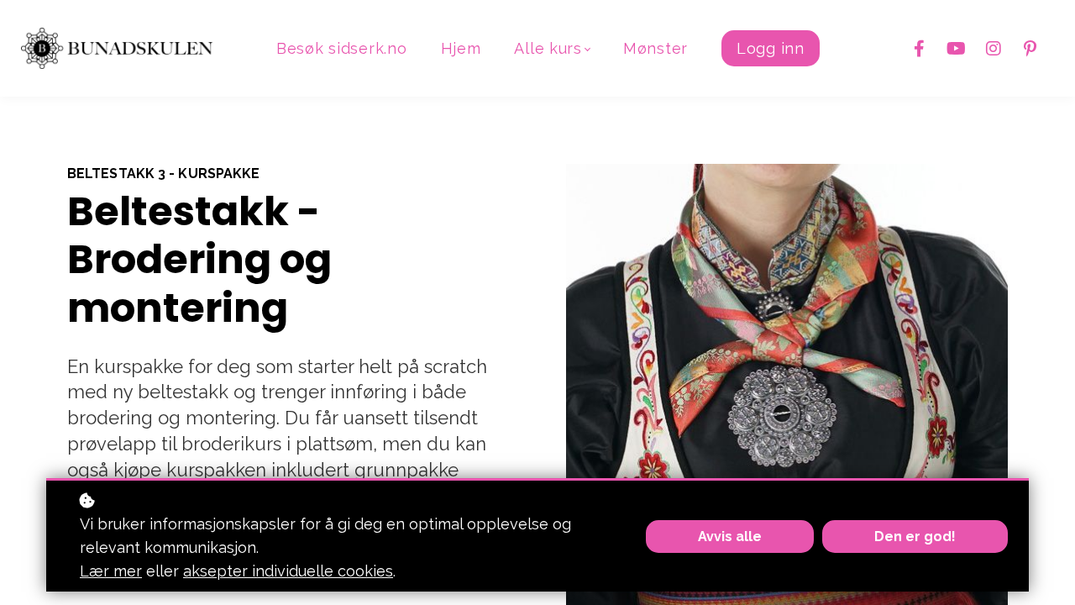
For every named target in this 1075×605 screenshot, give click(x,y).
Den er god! (915, 536)
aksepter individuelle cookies (288, 571)
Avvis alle (730, 536)
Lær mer (111, 571)
